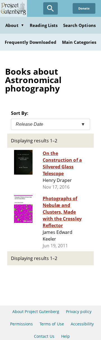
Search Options (79, 25)
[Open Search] (50, 8)
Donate (84, 8)
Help (65, 336)
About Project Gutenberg (35, 311)
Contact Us (44, 336)
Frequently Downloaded (30, 42)
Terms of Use (52, 324)
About (14, 25)
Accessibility (82, 324)
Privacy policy (78, 311)
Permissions (21, 324)
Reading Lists (44, 25)
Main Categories (79, 42)
